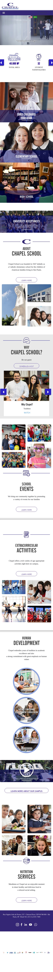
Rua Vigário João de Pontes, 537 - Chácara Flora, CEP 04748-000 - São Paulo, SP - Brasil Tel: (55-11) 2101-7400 (26, 916)
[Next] (48, 392)
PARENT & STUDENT (43, 15)
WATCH (27, 412)
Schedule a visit (26, 366)
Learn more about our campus (26, 791)
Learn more (26, 280)
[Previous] (3, 392)
